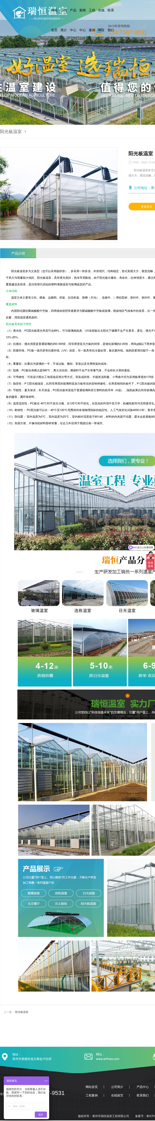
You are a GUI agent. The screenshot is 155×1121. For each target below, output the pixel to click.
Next (148, 62)
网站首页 (92, 1087)
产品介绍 (18, 253)
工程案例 (92, 1095)
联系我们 (143, 1095)
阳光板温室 (21, 1012)
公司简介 (117, 1087)
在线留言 (117, 1095)
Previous (6, 62)
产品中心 (143, 1087)
